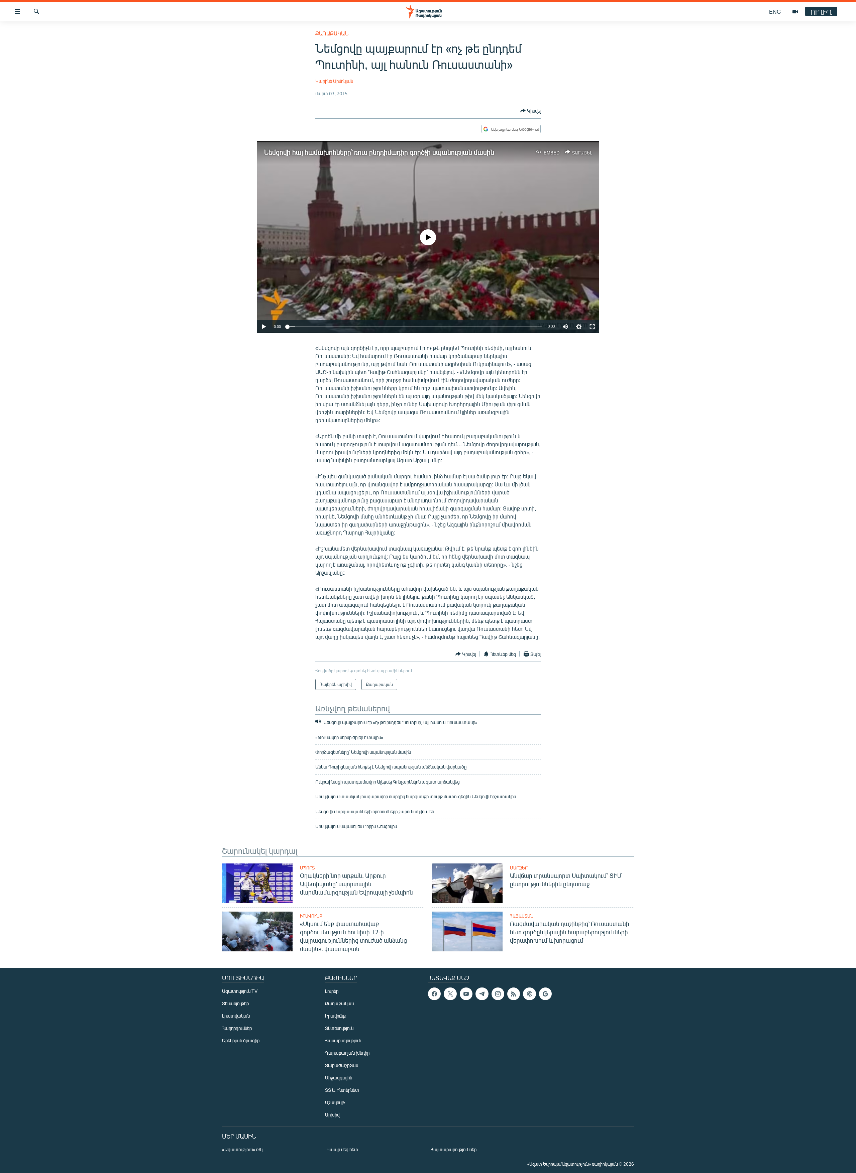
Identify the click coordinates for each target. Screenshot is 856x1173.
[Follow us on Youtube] (466, 993)
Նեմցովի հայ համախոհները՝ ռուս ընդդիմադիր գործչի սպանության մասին (379, 152)
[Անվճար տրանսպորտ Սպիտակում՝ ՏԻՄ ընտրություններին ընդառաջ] (467, 883)
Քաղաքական (331, 33)
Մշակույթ (335, 1102)
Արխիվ (332, 1115)
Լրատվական (236, 1016)
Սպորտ (307, 867)
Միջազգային (338, 1077)
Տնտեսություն (339, 1028)
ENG (775, 11)
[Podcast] (529, 993)
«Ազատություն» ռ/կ (242, 1149)
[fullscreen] (592, 326)
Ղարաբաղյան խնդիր (347, 1053)
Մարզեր (519, 867)
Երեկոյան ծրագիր (240, 1040)
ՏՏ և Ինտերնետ (342, 1090)
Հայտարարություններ (453, 1149)
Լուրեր (331, 991)
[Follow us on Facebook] (434, 993)
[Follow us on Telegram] (481, 993)
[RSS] (513, 993)
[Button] (530, 111)
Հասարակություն (343, 1040)
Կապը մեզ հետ (342, 1149)
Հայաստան (521, 916)
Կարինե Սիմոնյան (334, 81)
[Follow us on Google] (545, 993)
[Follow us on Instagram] (498, 993)
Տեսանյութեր (235, 1003)
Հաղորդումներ (237, 1028)
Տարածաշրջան (341, 1065)
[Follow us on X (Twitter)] (450, 993)
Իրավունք (311, 916)
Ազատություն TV (239, 991)
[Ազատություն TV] (795, 12)
